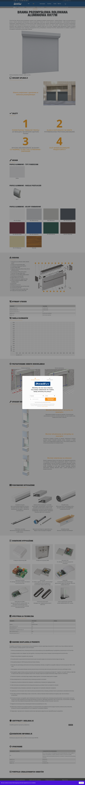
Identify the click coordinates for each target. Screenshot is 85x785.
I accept (81, 782)
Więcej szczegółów (45, 406)
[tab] (35, 379)
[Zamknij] (61, 376)
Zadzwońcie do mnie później (50, 399)
